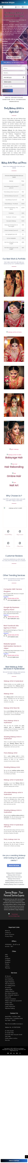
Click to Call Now (14, 1160)
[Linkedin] (14, 1053)
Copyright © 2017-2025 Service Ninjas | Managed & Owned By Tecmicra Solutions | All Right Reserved (14, 1049)
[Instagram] (20, 1053)
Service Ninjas (8, 2)
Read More (6, 596)
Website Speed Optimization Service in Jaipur (12, 646)
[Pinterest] (17, 1053)
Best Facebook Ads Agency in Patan (11, 627)
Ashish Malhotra (13, 598)
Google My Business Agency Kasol (11, 608)
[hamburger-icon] (24, 2)
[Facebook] (8, 1053)
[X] (11, 1053)
